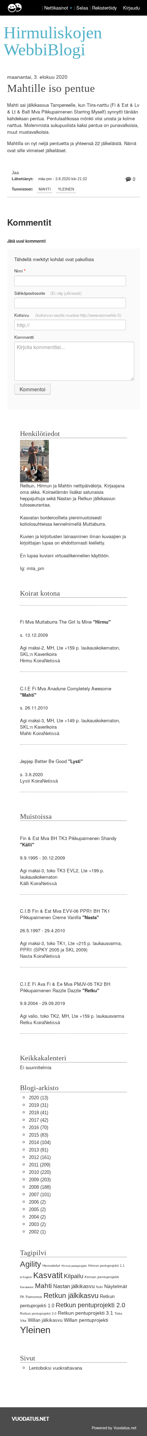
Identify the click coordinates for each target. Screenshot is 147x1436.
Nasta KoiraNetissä (40, 956)
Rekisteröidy (104, 7)
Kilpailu (73, 1276)
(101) (40, 1194)
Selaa (83, 7)
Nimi (19, 271)
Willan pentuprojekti (86, 1320)
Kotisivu (67, 315)
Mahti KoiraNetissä (39, 733)
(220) (40, 1172)
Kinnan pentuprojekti (102, 1277)
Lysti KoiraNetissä (39, 781)
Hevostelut (51, 1265)
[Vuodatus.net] (31, 1418)
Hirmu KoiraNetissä (40, 660)
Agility (30, 1264)
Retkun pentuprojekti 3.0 (38, 1313)
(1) (37, 1232)
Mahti (45, 189)
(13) (38, 1097)
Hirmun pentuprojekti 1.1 (106, 1265)
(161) (40, 1157)
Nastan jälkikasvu (74, 1286)
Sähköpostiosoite (48, 293)
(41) (38, 1112)
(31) (38, 1105)
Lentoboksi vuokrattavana (55, 1368)
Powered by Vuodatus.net (114, 1427)
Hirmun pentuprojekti (74, 1265)
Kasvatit (47, 1275)
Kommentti (24, 337)
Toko (118, 1313)
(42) (38, 1120)
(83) (38, 1135)
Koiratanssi (27, 1287)
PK (22, 1297)
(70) (38, 1127)
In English (26, 1277)
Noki (99, 1287)
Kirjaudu (131, 7)
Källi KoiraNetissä (38, 883)
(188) (40, 1187)
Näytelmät (115, 1286)
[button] (71, 8)
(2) (37, 1202)
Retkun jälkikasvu (71, 1295)
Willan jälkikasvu (45, 1320)
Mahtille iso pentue (51, 88)
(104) (40, 1142)
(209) (39, 1164)
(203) (40, 1179)
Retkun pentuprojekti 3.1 (85, 1313)
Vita (23, 1320)
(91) (38, 1150)
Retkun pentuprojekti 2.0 (90, 1305)
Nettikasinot (56, 7)
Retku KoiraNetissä (40, 1022)
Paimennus (34, 1297)
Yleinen (66, 189)
